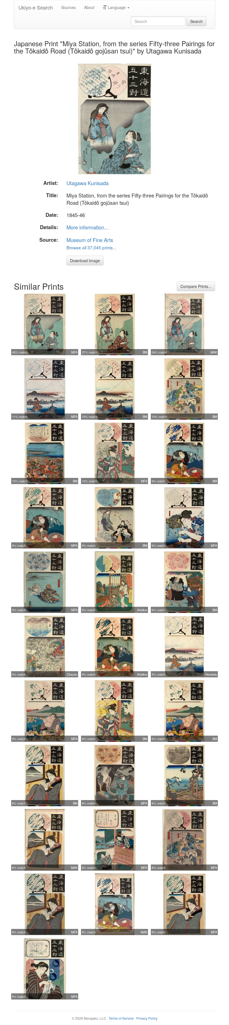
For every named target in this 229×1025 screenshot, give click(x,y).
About (89, 7)
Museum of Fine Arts (89, 239)
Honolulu (211, 674)
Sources (68, 7)
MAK (214, 352)
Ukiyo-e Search (35, 7)
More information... (87, 227)
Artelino (142, 610)
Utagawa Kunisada (87, 183)
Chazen (72, 674)
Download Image (85, 260)
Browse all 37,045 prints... (91, 247)
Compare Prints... (195, 286)
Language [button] (117, 7)
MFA (74, 352)
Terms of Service (121, 1018)
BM (145, 352)
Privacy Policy (147, 1018)
